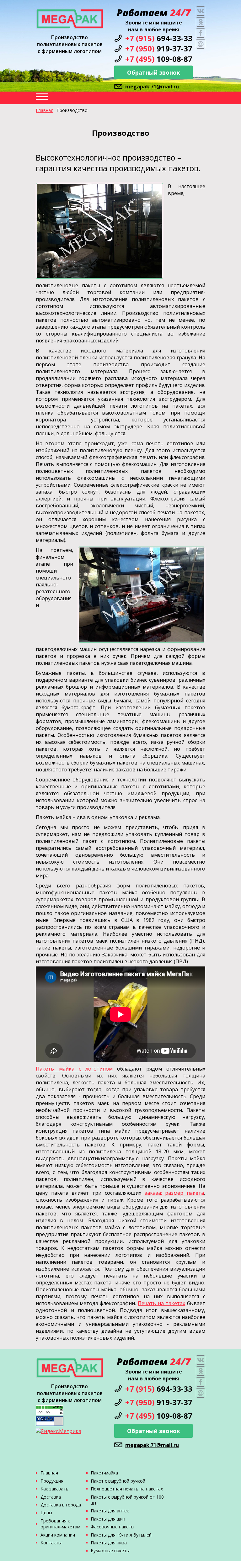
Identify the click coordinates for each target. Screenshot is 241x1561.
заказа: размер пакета (174, 1192)
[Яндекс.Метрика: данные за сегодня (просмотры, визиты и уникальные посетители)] (58, 1431)
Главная (44, 110)
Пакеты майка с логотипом (74, 1068)
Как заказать (54, 1489)
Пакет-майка (104, 1473)
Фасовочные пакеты (112, 1527)
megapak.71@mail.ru (152, 86)
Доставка (50, 1497)
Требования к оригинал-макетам (60, 1524)
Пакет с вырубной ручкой (118, 1481)
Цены (46, 1513)
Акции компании (57, 1535)
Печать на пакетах (161, 1303)
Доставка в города (60, 1505)
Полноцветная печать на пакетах (127, 1489)
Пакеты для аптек (110, 1511)
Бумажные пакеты (110, 1550)
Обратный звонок (153, 72)
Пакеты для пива (109, 1543)
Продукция (51, 1481)
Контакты (51, 1543)
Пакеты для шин (108, 1519)
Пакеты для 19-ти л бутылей (121, 1535)
